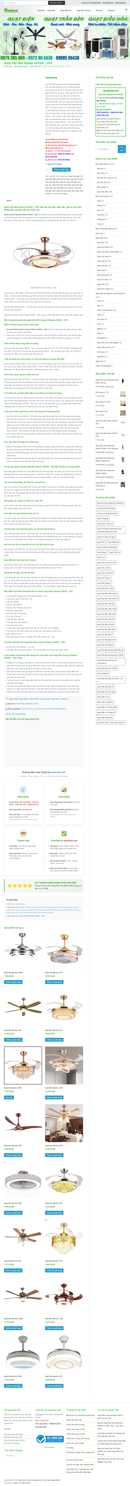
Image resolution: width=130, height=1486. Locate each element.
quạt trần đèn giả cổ (105, 634)
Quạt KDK (101, 542)
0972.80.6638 (64, 160)
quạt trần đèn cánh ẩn (57, 182)
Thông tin (111, 10)
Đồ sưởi (99, 10)
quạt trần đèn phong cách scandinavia (107, 661)
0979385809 (95, 3)
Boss (99, 306)
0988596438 (61, 709)
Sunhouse (101, 219)
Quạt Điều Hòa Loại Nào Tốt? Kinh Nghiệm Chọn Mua (111, 1460)
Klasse (64, 194)
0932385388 (120, 3)
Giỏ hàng (69, 1448)
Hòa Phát (100, 319)
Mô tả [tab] (9, 201)
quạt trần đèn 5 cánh (105, 588)
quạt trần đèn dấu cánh (14, 912)
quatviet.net (58, 772)
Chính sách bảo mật (74, 1420)
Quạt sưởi (99, 361)
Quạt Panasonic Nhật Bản (107, 547)
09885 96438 (33, 805)
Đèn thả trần (102, 182)
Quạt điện (51, 10)
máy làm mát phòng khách (107, 513)
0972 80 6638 (25, 802)
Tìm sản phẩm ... (56, 3)
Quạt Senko (101, 552)
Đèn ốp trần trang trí (105, 178)
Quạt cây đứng (103, 247)
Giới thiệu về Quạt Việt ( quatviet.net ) (80, 1453)
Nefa (99, 333)
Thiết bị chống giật (103, 366)
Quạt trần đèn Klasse (105, 645)
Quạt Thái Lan (114, 552)
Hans (99, 201)
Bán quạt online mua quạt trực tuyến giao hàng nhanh (39, 1480)
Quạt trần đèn (35, 66)
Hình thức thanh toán (74, 1460)
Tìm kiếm (122, 149)
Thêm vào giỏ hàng (61, 170)
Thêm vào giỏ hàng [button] (13, 982)
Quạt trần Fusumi (103, 578)
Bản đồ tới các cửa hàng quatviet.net (80, 1415)
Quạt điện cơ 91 (103, 697)
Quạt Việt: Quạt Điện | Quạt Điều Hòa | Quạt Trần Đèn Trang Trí (38, 699)
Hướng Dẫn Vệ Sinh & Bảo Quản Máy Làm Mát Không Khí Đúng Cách (112, 1442)
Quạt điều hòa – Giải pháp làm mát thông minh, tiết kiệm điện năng (79, 1470)
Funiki (99, 315)
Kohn (99, 210)
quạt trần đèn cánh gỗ (105, 604)
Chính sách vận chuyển (75, 1443)
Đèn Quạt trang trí (21, 66)
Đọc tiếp (9, 1097)
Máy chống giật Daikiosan (106, 229)
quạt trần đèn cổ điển (105, 624)
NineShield (101, 338)
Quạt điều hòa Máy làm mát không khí (110, 293)
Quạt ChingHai (102, 518)
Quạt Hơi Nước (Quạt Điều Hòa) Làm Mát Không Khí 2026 (109, 530)
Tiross (99, 224)
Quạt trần (100, 284)
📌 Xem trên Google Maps (16, 714)
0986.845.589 (117, 112)
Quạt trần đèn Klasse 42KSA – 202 (31, 916)
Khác (99, 324)
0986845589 (26, 709)
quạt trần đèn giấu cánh (66, 191)
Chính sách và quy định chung (77, 1438)
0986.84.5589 (64, 154)
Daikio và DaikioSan (105, 310)
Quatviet (41, 10)
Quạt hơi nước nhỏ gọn (106, 537)
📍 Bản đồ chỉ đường (53, 164)
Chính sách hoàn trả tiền (75, 1429)
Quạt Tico (101, 557)
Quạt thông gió (103, 275)
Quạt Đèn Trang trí (84, 10)
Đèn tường (101, 187)
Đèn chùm (101, 173)
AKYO (99, 301)
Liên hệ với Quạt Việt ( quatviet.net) (80, 1465)
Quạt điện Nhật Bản (104, 717)
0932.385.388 (51, 157)
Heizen (99, 205)
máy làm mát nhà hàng (106, 508)
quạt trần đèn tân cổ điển (107, 668)
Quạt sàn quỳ (102, 266)
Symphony (101, 356)
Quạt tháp (101, 270)
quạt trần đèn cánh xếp (53, 910)
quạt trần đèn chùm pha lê (63, 188)
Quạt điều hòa (65, 10)
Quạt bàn (100, 242)
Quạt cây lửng (102, 256)
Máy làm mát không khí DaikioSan (110, 503)
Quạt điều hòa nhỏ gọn (106, 692)
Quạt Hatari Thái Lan (105, 524)
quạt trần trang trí (47, 912)
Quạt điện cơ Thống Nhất (107, 707)
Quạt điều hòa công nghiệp (107, 343)
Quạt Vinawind (102, 673)
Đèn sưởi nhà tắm (102, 196)
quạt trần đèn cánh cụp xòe (16, 910)
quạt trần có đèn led (55, 907)
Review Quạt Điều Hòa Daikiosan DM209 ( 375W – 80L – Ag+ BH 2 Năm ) (110, 1426)
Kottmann (101, 215)
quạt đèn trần (50, 179)
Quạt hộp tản (102, 261)
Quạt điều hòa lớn (104, 347)
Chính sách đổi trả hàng (75, 1425)
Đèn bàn (100, 169)
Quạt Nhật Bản (113, 542)
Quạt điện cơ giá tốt (105, 702)
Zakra (16, 1483)
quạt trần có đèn (63, 179)
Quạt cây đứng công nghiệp (108, 252)
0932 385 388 (20, 805)
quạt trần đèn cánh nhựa (61, 185)
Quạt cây (99, 233)
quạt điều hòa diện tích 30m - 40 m (110, 680)
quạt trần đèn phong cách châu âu (110, 650)
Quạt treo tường (103, 289)
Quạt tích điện (102, 280)
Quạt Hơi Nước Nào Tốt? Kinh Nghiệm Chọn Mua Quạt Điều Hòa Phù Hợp (111, 1451)
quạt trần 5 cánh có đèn (106, 563)
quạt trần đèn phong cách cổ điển (110, 655)
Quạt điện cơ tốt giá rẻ (106, 712)
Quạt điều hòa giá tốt (105, 687)
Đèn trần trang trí (117, 723)
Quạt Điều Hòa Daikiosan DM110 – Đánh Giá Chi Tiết (111, 1416)
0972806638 (107, 3)
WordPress (26, 1483)
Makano (100, 329)
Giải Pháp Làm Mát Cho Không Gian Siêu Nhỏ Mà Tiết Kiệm (111, 1434)
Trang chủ (8, 66)
